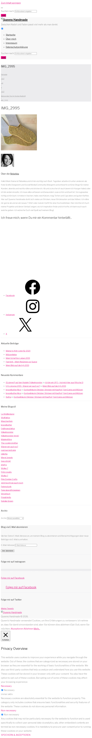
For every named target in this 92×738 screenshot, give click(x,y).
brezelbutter (6, 425)
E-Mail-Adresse (8, 545)
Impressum (11, 43)
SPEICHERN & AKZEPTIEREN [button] (15, 735)
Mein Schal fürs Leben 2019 (18, 358)
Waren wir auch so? (9, 447)
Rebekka (14, 174)
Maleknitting (6, 439)
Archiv (4, 518)
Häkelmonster (7, 432)
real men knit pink (8, 450)
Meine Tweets (7, 608)
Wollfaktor (5, 418)
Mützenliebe (11, 354)
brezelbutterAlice (13, 390)
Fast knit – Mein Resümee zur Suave (21, 362)
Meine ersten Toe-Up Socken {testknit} (13, 96)
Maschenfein (7, 421)
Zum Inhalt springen (11, 3)
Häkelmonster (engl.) (10, 436)
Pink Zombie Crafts (9, 479)
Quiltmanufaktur (8, 428)
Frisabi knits (6, 497)
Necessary (9, 690)
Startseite (10, 35)
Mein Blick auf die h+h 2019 (17, 365)
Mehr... (37, 628)
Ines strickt (6, 461)
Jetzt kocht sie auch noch (12, 483)
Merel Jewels (7, 457)
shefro (4, 465)
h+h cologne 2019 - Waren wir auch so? (23, 386)
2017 (2, 79)
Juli (2, 83)
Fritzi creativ (6, 472)
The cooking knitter (9, 443)
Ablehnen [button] (28, 628)
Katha (8, 397)
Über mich (11, 39)
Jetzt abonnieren (7, 551)
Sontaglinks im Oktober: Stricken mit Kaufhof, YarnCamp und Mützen (53, 390)
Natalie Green (7, 501)
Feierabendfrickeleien (10, 490)
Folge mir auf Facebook (12, 578)
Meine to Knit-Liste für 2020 (18, 351)
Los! (3, 15)
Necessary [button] (6, 686)
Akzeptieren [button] (17, 628)
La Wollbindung (7, 414)
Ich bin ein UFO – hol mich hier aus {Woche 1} (64, 382)
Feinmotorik (6, 486)
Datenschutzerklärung (17, 47)
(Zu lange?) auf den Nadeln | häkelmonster (24, 382)
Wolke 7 (4, 468)
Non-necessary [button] (8, 710)
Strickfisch (5, 494)
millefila (4, 454)
